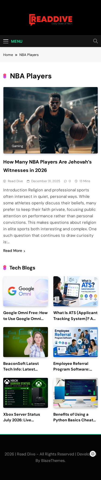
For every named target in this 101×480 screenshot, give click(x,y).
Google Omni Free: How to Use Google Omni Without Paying (25, 318)
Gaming (17, 146)
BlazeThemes (53, 460)
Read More (12, 250)
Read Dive (15, 181)
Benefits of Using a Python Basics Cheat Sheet (73, 420)
